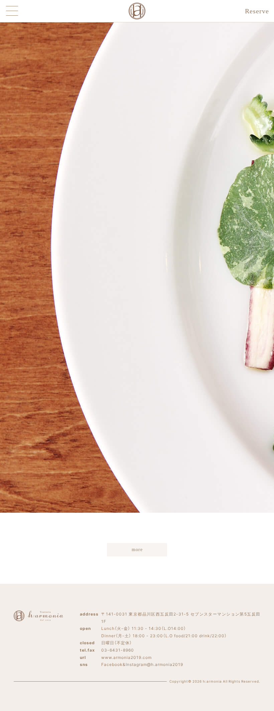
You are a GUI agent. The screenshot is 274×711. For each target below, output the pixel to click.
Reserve (257, 11)
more (137, 549)
